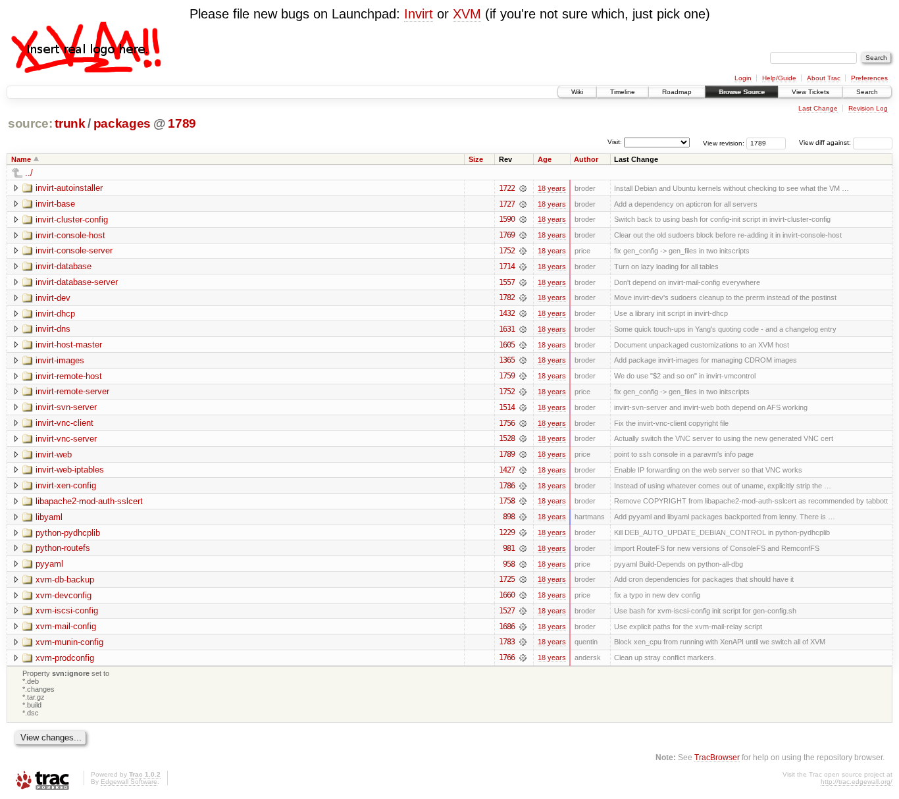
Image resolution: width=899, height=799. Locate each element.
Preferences (869, 78)
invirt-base (55, 204)
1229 (507, 532)
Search (867, 91)
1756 (507, 423)
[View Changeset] (523, 188)
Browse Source (742, 91)
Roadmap (677, 91)
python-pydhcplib (68, 533)
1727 (507, 204)
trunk (70, 123)
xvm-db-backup (65, 579)
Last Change (818, 108)
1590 (507, 219)
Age (545, 159)
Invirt (418, 14)
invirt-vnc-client (64, 423)
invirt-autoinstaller (69, 188)
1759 (507, 375)
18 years (552, 188)
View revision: (723, 142)
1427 (507, 470)
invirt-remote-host (69, 376)
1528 (507, 438)
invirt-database (63, 266)
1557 (507, 282)
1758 (507, 500)
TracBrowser (717, 757)
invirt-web (54, 454)
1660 (507, 595)
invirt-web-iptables (70, 470)
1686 (507, 626)
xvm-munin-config (69, 642)
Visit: (614, 141)
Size (476, 159)
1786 (507, 485)
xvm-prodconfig (65, 658)
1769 (507, 235)
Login (743, 78)
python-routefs (63, 548)
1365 (507, 360)
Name (21, 159)
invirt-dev (53, 298)
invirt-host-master (69, 344)
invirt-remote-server (72, 391)
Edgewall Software (129, 781)
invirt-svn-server (66, 407)
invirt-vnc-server (66, 439)
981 (509, 548)
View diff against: (826, 142)
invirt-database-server (77, 282)
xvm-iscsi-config (67, 610)
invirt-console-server (74, 250)
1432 (507, 313)
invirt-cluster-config (72, 219)
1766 (507, 657)
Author (586, 159)
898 (509, 516)
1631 (507, 329)
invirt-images (60, 360)
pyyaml (49, 564)
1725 (507, 579)
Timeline (622, 91)
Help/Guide (779, 78)
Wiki (577, 91)
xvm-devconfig (63, 595)
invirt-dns (53, 329)
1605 (507, 344)
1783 (507, 641)
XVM (467, 14)
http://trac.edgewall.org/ (856, 781)
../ (29, 173)
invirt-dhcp (55, 314)
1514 (507, 407)
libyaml (49, 517)
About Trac (823, 78)
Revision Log (868, 108)
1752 (507, 250)
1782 (507, 297)
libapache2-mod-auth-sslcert (89, 501)
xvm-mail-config (66, 626)
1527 (507, 610)
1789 (182, 123)
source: (30, 123)
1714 (507, 266)
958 (509, 564)
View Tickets (810, 91)
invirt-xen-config (66, 485)
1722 (507, 188)
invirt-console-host (70, 235)
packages (122, 123)
